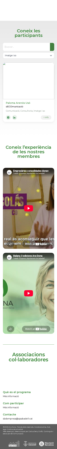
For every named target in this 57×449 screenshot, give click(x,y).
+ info (46, 117)
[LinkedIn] (14, 117)
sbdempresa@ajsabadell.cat (18, 418)
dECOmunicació (16, 434)
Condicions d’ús (40, 427)
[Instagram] (8, 117)
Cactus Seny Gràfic (35, 431)
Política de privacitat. (15, 429)
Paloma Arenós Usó (18, 102)
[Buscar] (52, 47)
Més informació (11, 396)
